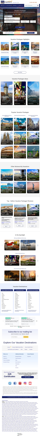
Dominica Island (29, 420)
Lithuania (3, 409)
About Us (4, 356)
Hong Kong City (24, 422)
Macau (10, 409)
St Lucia (21, 413)
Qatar (34, 411)
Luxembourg (7, 409)
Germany (3, 407)
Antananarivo (9, 417)
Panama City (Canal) (18, 426)
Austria (36, 402)
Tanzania (3, 308)
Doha (26, 420)
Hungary (33, 407)
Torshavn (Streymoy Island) (30, 430)
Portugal (27, 411)
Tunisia (18, 414)
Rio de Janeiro (14, 427)
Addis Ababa (11, 416)
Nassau (6, 426)
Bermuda (21, 403)
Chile (29, 404)
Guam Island (9, 422)
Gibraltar (9, 407)
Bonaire (27, 403)
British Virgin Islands (7, 404)
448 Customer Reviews (19, 100)
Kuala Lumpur (15, 423)
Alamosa (14, 416)
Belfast (15, 418)
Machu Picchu (21, 424)
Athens (31, 417)
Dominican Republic (32, 405)
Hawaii (26, 349)
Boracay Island (34, 418)
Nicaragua (30, 410)
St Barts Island (4, 429)
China (31, 404)
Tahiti (5, 430)
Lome (30, 423)
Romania (3, 412)
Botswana (36, 403)
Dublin (35, 420)
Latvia (33, 408)
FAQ (16, 365)
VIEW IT (7, 226)
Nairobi (3, 426)
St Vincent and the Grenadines (30, 413)
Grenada (14, 407)
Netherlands (23, 410)
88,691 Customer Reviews (9, 32)
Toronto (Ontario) (23, 430)
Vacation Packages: (5, 400)
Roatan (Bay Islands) (20, 427)
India (2, 408)
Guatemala (20, 407)
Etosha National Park (12, 421)
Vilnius (28, 431)
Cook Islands (4, 405)
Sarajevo (21, 428)
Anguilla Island (4, 417)
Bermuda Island (24, 418)
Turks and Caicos (24, 414)
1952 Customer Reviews (6, 100)
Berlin (21, 418)
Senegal (16, 412)
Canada (29, 295)
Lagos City (18, 423)
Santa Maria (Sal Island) (12, 428)
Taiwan (16, 308)
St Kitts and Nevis (16, 413)
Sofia (36, 428)
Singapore (16, 298)
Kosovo (28, 408)
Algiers (17, 416)
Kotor (8, 423)
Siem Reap (26, 428)
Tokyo (19, 430)
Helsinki (12, 422)
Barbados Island (9, 418)
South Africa (4, 305)
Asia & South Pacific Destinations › (20, 115)
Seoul (23, 428)
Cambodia (16, 300)
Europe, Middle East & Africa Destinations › (6, 116)
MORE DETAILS (7, 129)
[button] (38, 245)
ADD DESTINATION (7, 24)
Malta (26, 409)
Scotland (13, 412)
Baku (37, 417)
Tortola (35, 430)
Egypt (3, 300)
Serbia (19, 412)
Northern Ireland (4, 411)
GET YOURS (27, 377)
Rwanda (6, 412)
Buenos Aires (17, 419)
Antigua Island (16, 417)
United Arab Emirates (5, 299)
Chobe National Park (5, 420)
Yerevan (31, 431)
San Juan (26, 427)
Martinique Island (10, 425)
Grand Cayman (34, 421)
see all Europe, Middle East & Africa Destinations (6, 311)
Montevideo (28, 425)
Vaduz (13, 431)
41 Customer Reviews (32, 100)
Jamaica (29, 304)
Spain (7, 413)
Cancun (22, 419)
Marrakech (6, 425)
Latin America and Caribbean (33, 290)
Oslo (13, 426)
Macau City (16, 424)
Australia (16, 303)
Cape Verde (21, 404)
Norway (8, 411)
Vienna (26, 431)
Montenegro (6, 410)
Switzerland (3, 414)
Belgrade (18, 418)
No (20, 14)
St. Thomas (31, 429)
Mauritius (32, 409)
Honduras (26, 407)
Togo (15, 414)
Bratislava (3, 419)
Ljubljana (27, 423)
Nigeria (34, 410)
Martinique (29, 409)
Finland (24, 406)
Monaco (3, 410)
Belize (19, 403)
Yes (17, 14)
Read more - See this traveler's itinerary (6, 222)
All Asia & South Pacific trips (20, 253)
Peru (19, 411)
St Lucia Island (16, 429)
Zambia (17, 415)
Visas (16, 360)
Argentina (24, 402)
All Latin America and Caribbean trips (20, 268)
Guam (17, 407)
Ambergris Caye (21, 416)
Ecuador (3, 406)
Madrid (24, 424)
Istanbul (33, 422)
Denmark (24, 405)
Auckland (34, 417)
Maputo (3, 425)
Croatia (11, 405)
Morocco (3, 304)
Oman (11, 411)
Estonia (11, 406)
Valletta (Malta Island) (17, 431)
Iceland (36, 407)
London (32, 423)
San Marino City (31, 427)
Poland (25, 411)
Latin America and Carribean (24, 401)
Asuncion (28, 417)
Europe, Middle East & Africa (7, 290)
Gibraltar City (27, 421)
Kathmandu (3, 423)
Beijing (13, 418)
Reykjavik (8, 427)
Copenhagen (13, 420)
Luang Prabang (4, 424)
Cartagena (31, 419)
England (3, 295)
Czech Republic (20, 405)
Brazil (29, 299)
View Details (6, 103)
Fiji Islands (16, 305)
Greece (3, 298)
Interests (16, 367)
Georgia (35, 406)
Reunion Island (4, 427)
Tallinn (10, 430)
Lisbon (25, 423)
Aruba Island (25, 417)
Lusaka (8, 424)
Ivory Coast (15, 408)
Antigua (12, 417)
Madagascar (17, 409)
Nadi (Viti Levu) (35, 425)
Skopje (34, 428)
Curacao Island (18, 420)
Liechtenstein (36, 408)
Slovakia (28, 412)
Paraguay (16, 411)
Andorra (12, 402)
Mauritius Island (16, 425)
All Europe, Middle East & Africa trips (20, 238)
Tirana (17, 430)
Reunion (36, 411)
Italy (2, 293)
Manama (36, 424)
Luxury (9, 347)
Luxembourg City (12, 424)
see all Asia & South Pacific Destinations (19, 311)
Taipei (7, 430)
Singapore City (31, 428)
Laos (30, 408)
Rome (24, 427)
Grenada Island (4, 422)
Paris (22, 426)
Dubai (33, 420)
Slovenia (31, 412)
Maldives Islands (32, 424)
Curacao (13, 405)
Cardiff (29, 419)
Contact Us (5, 358)
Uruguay (29, 308)
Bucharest (9, 419)
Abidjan (5, 416)
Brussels (6, 419)
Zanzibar (34, 431)
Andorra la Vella (33, 416)
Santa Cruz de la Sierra (5, 428)
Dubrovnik (3, 421)
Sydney (3, 430)
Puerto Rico (30, 303)
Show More (20, 72)
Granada (30, 421)
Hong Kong (29, 407)
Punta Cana (30, 426)
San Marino (9, 412)
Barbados (13, 403)
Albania (7, 402)
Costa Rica (30, 298)
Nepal (20, 410)
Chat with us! (15, 2)
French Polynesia (31, 406)
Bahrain (10, 403)
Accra (8, 416)
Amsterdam (28, 416)
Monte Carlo (20, 425)
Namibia (17, 410)
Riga (11, 427)
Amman (25, 416)
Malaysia (21, 409)
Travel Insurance (18, 358)
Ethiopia (14, 406)
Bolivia (24, 403)
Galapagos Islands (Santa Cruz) (20, 421)
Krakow (11, 423)
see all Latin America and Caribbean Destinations (32, 311)
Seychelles (21, 412)
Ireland (8, 408)
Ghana (6, 407)
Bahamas (29, 305)
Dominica (27, 405)
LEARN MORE (31, 32)
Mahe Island (27, 424)
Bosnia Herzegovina (31, 403)
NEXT (20, 27)
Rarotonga (33, 426)
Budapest (13, 419)
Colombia (29, 300)
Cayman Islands (26, 404)
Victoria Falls (22, 431)
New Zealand (17, 304)
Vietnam (16, 299)
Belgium (16, 403)
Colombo (9, 420)
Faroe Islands (17, 406)
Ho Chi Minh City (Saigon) (17, 422)
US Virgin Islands (4, 415)
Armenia (27, 402)
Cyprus (16, 405)
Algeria (9, 402)
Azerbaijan (3, 403)
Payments (29, 356)
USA (29, 293)
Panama (13, 411)
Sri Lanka (9, 413)
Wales (15, 415)
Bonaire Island (29, 418)
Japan (16, 293)
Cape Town (25, 419)
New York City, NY (9, 426)
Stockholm (34, 429)
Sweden (36, 413)
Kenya (26, 408)
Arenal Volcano (20, 417)
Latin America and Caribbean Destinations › (33, 116)
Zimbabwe (20, 415)
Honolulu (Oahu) (29, 422)
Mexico (29, 294)
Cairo (20, 419)
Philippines (21, 411)
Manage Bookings (18, 356)
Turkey (20, 414)
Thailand (16, 294)
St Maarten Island (21, 429)
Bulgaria (11, 404)
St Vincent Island (26, 429)
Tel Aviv (15, 430)
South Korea (17, 295)
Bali (2, 418)
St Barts (13, 413)
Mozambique (13, 410)
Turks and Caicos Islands (7, 431)
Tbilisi (12, 430)
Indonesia (5, 408)
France (3, 294)
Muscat (32, 425)
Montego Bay (24, 425)
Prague (24, 426)
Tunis (3, 431)
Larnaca (22, 423)
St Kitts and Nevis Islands (10, 429)
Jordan (3, 303)
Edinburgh (6, 421)
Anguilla (15, 402)
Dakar (21, 420)
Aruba (30, 402)
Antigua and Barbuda (20, 402)
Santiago (18, 428)
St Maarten (24, 413)
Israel (10, 408)
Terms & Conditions (6, 360)
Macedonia (13, 409)
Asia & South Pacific (20, 290)
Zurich (37, 431)
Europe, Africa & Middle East (9, 401)
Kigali (6, 423)
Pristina (27, 426)
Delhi (23, 420)
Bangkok (5, 418)
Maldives (24, 409)
